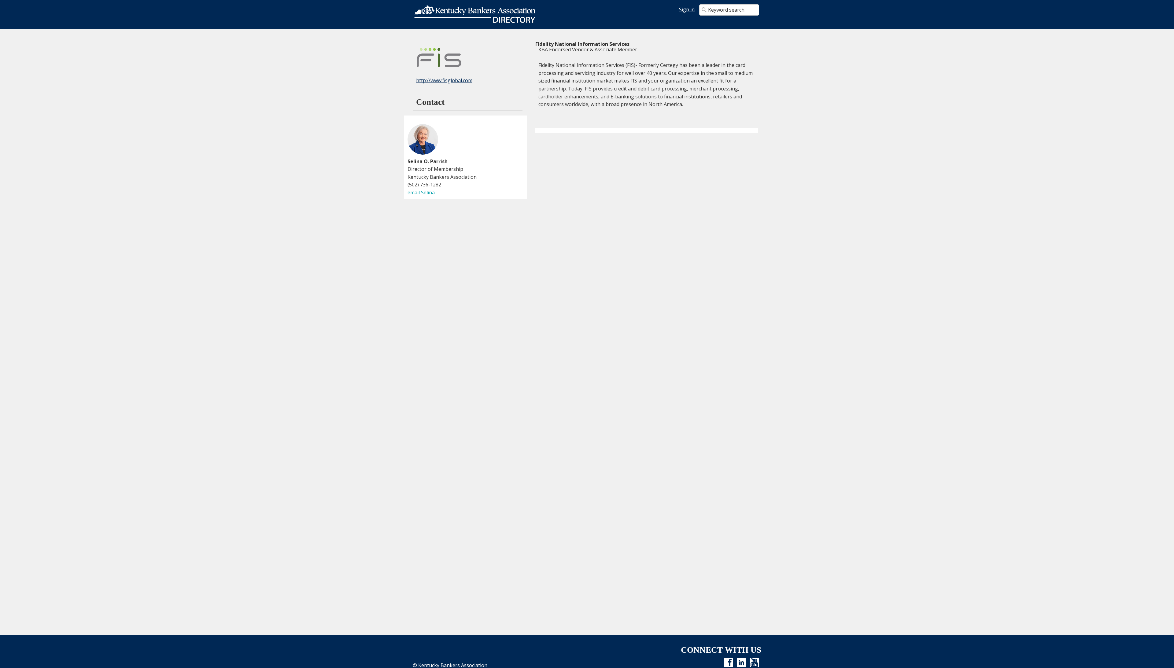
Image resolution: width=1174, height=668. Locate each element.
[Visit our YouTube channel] (754, 662)
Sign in (687, 9)
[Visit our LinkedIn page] (741, 662)
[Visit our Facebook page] (728, 662)
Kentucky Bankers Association (475, 14)
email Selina (421, 192)
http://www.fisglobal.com (444, 80)
